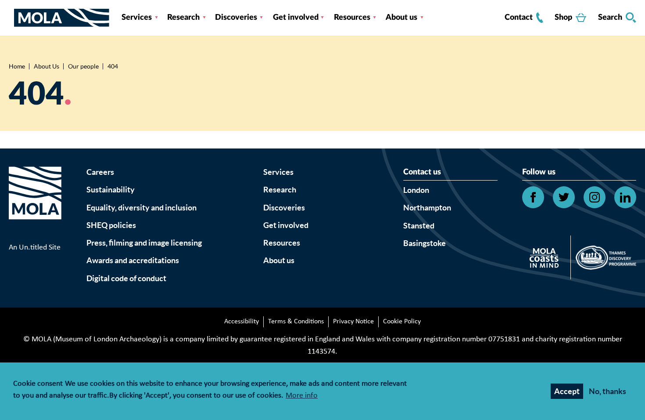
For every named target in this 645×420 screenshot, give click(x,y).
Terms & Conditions (296, 321)
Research (183, 18)
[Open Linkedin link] (625, 197)
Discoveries (236, 18)
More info (302, 396)
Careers (100, 172)
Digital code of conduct (126, 278)
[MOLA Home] (35, 204)
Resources (352, 18)
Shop (563, 18)
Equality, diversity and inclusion (141, 207)
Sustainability (110, 189)
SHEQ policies (111, 225)
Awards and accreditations (132, 260)
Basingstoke (424, 243)
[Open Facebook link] (533, 197)
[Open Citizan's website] (546, 259)
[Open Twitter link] (564, 197)
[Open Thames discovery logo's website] (603, 260)
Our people (83, 66)
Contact (519, 18)
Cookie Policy (402, 321)
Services (137, 18)
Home (17, 66)
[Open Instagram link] (595, 197)
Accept (567, 391)
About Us (46, 66)
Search (610, 18)
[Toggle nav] (11, 17)
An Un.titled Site (35, 247)
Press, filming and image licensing (144, 242)
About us (401, 18)
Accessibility (241, 321)
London (416, 190)
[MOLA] (61, 18)
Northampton (427, 207)
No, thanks (607, 391)
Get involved (296, 18)
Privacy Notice (353, 321)
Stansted (418, 225)
